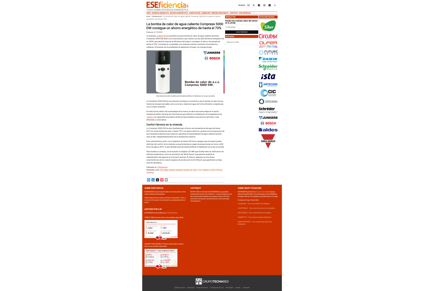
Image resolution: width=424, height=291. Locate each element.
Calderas (205, 170)
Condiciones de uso (217, 287)
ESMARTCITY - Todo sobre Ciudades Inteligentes (254, 217)
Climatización (157, 16)
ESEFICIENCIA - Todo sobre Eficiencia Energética (254, 213)
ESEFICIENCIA (167, 6)
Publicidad (190, 287)
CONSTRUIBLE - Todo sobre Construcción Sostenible (256, 208)
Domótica (150, 172)
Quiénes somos (179, 287)
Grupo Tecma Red (262, 192)
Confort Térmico (216, 170)
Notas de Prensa (202, 287)
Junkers (149, 117)
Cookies (238, 287)
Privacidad (229, 287)
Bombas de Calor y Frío (193, 170)
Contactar (246, 287)
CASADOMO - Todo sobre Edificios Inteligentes (254, 204)
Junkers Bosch (163, 36)
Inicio (148, 16)
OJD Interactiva (172, 213)
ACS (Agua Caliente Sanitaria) (171, 170)
